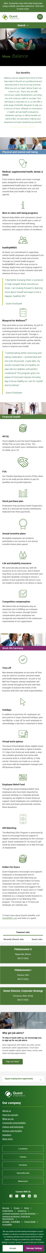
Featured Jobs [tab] (23, 932)
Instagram (35, 1196)
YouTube (23, 1196)
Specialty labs (23, 1173)
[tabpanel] (23, 974)
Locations (23, 1148)
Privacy (17, 1208)
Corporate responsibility (14, 1122)
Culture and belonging (12, 1126)
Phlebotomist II (23, 949)
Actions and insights (12, 1130)
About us (6, 1110)
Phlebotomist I (23, 970)
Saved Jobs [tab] (37, 939)
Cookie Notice (7, 1211)
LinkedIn (29, 1196)
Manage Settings (34, 1248)
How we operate (10, 1114)
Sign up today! (12, 1061)
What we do (8, 1118)
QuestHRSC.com (9, 918)
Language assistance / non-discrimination (19, 1213)
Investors (23, 1165)
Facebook (10, 1196)
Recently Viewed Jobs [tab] (14, 939)
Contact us (22, 1211)
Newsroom (23, 1181)
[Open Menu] (40, 17)
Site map (5, 1208)
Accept (13, 1248)
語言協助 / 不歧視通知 (11, 1221)
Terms (26, 1208)
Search (21, 25)
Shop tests (7, 1138)
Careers (23, 1156)
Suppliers (6, 1134)
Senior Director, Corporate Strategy (23, 990)
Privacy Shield (29, 1221)
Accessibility (7, 1224)
